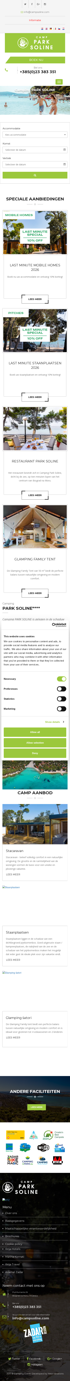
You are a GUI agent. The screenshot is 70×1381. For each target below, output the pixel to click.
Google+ (57, 1358)
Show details (52, 722)
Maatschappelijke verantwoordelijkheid (30, 1228)
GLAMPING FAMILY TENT (35, 559)
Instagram (37, 1364)
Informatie (35, 20)
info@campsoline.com (30, 1318)
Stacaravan (14, 851)
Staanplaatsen (17, 932)
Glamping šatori (19, 1018)
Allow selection (35, 742)
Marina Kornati (14, 1257)
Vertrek (7, 158)
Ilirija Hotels (12, 1249)
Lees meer (35, 299)
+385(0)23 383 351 (26, 1307)
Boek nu (36, 60)
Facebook (35, 1358)
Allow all (35, 732)
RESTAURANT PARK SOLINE (35, 461)
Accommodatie (11, 128)
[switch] (61, 688)
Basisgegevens (14, 1221)
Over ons (11, 1213)
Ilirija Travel (12, 1264)
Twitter (16, 1358)
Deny (35, 753)
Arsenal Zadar (14, 1272)
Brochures (12, 1236)
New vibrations (55, 1373)
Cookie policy (13, 1244)
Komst (6, 144)
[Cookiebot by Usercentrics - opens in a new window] (52, 625)
